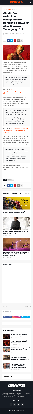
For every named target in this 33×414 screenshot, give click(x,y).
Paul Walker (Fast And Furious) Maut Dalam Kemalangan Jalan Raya (18, 365)
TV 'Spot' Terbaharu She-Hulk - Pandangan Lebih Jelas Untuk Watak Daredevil (16, 130)
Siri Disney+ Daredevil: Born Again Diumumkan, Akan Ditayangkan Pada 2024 (16, 92)
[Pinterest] (15, 40)
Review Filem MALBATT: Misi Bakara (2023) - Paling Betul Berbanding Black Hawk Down (20, 357)
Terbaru (4, 306)
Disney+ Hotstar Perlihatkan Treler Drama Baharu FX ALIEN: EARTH (16, 232)
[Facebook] (8, 40)
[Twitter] (11, 40)
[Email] (18, 40)
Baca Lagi (27, 193)
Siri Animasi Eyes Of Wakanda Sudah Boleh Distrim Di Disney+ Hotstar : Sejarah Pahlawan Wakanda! (16, 254)
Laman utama (7, 9)
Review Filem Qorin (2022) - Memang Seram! (19, 342)
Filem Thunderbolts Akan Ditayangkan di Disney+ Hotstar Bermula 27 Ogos (15, 211)
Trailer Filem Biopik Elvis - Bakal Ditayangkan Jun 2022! (20, 335)
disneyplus (14, 9)
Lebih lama (28, 306)
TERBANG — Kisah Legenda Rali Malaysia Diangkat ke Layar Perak (20, 349)
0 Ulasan (7, 35)
